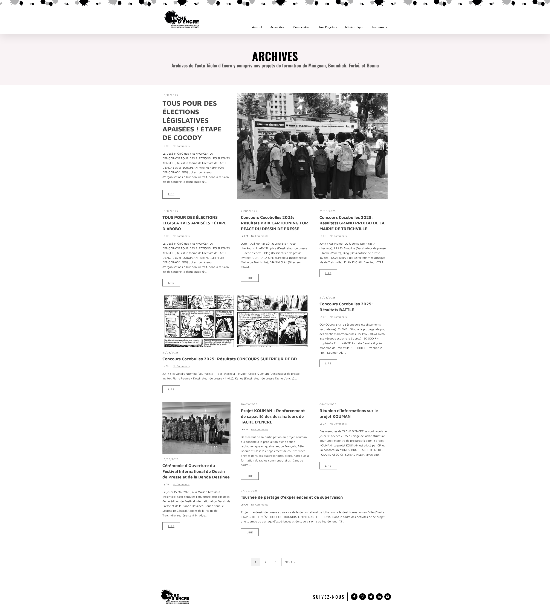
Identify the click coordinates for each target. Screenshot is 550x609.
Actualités (277, 27)
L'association (302, 27)
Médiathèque (354, 27)
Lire (171, 194)
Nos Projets (327, 27)
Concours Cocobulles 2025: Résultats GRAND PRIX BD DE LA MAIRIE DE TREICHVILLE (352, 223)
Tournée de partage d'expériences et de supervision (292, 497)
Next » (290, 561)
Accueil (257, 27)
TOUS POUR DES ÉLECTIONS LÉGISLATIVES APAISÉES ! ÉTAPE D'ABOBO (194, 223)
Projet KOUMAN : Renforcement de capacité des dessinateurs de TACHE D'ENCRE (273, 416)
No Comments (181, 146)
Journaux (378, 27)
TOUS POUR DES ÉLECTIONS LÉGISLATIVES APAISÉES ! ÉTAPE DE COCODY (192, 120)
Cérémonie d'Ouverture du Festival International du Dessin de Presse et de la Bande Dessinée (196, 471)
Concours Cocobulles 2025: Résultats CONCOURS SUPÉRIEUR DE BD (229, 358)
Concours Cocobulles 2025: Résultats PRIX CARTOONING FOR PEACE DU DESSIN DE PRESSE (274, 223)
